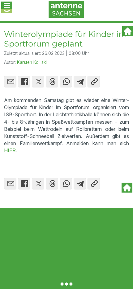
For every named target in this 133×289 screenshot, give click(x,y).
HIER (10, 150)
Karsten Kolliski (32, 62)
